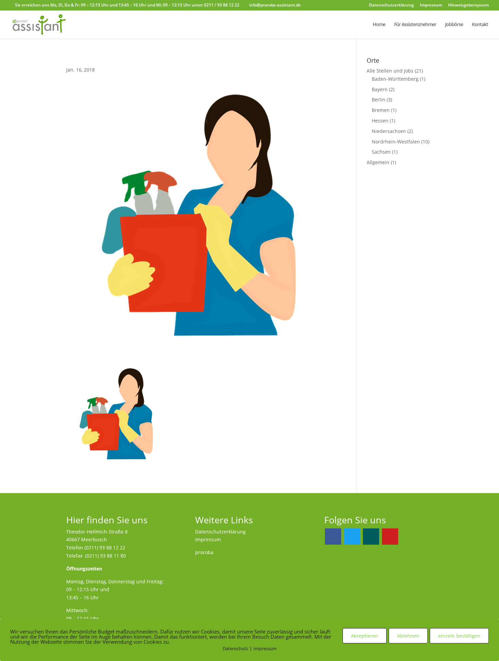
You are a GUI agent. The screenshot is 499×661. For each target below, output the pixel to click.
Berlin (378, 99)
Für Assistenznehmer (415, 24)
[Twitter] (352, 536)
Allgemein (378, 162)
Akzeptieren (364, 636)
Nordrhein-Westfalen (396, 141)
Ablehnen (408, 636)
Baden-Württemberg (395, 79)
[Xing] (371, 536)
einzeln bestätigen (459, 636)
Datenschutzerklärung (391, 5)
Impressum (431, 5)
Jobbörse (454, 24)
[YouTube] (390, 536)
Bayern (380, 89)
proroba (204, 552)
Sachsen (381, 152)
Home (379, 24)
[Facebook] (333, 536)
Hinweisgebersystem (468, 5)
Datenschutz (235, 648)
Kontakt (480, 24)
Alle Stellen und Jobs (390, 70)
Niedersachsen (389, 131)
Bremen (381, 110)
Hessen (380, 120)
